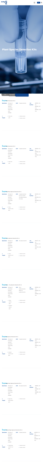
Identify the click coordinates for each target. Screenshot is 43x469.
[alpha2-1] (4, 2)
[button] (34, 2)
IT (38, 2)
